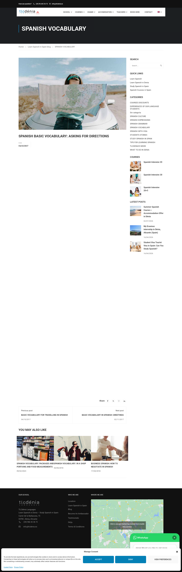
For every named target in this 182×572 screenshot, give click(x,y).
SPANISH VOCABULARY (65, 47)
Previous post (27, 410)
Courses (79, 12)
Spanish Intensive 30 (153, 175)
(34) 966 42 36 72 (31, 522)
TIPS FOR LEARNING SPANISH (142, 142)
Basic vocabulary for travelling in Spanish (44, 415)
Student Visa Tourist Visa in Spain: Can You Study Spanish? (153, 245)
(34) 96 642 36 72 (42, 4)
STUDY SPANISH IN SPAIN (141, 139)
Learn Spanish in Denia (139, 82)
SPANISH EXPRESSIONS (140, 120)
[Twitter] (113, 401)
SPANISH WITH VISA (138, 131)
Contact (149, 12)
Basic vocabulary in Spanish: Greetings (103, 415)
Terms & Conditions (76, 527)
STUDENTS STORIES (138, 135)
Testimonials (73, 518)
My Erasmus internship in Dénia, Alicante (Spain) (152, 229)
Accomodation (105, 12)
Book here (135, 12)
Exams (90, 12)
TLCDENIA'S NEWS (138, 146)
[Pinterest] (119, 401)
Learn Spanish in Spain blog (39, 47)
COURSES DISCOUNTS (139, 103)
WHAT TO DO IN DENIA (139, 150)
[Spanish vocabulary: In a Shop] (72, 448)
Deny (130, 559)
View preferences (162, 559)
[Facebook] (108, 401)
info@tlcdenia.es (57, 4)
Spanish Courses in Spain (140, 90)
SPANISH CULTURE (138, 116)
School (66, 12)
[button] (177, 552)
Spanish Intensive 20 (153, 162)
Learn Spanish (136, 79)
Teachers (121, 12)
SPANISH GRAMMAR (138, 124)
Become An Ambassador (78, 514)
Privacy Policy (18, 567)
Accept (98, 559)
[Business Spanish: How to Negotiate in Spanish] (109, 448)
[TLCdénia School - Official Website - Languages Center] (29, 12)
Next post (120, 410)
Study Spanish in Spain (139, 86)
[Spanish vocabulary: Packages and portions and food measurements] (35, 448)
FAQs (70, 522)
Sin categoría (135, 112)
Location (71, 501)
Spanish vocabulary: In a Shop (70, 463)
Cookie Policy (8, 567)
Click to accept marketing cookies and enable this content (127, 525)
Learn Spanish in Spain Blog (77, 507)
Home (21, 47)
